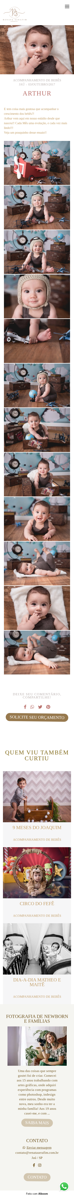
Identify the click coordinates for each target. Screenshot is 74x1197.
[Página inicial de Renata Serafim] (15, 14)
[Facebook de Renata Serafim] (34, 1165)
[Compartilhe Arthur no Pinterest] (48, 707)
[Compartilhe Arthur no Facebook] (25, 707)
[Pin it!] (49, 175)
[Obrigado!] (25, 175)
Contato (36, 1177)
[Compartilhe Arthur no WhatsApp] (32, 707)
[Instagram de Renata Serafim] (39, 1165)
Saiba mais (37, 1122)
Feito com (37, 1193)
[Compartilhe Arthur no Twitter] (40, 707)
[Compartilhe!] (37, 175)
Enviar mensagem (39, 1147)
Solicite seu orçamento (37, 717)
